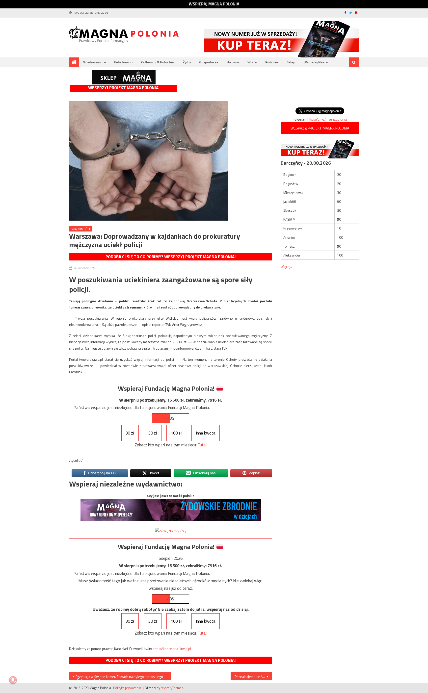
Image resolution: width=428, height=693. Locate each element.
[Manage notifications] (13, 680)
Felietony (121, 62)
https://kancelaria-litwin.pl (172, 648)
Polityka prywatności (127, 687)
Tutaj (202, 445)
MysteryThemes (172, 687)
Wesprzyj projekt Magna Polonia (123, 88)
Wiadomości (92, 62)
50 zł (152, 433)
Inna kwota (205, 433)
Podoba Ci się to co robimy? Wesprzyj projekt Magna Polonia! (171, 257)
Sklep (291, 62)
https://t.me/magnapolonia (327, 119)
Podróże (271, 62)
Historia (233, 62)
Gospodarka (208, 62)
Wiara (252, 62)
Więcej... (287, 266)
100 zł (176, 433)
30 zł (130, 433)
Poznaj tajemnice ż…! (250, 676)
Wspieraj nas (314, 62)
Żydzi (187, 62)
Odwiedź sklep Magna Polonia (124, 77)
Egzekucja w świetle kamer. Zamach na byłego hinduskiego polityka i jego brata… (118, 677)
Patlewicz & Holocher (157, 62)
